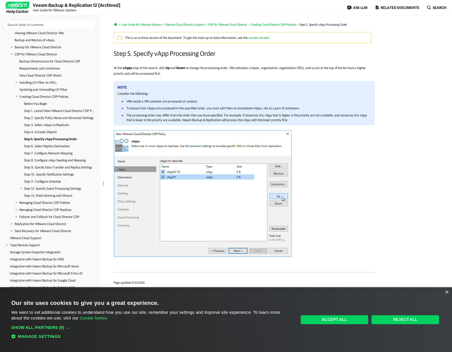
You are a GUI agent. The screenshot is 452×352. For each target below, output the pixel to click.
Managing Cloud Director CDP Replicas (45, 210)
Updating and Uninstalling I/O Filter (43, 89)
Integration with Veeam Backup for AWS (37, 259)
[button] (151, 327)
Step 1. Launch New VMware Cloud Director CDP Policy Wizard (59, 111)
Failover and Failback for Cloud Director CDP (49, 217)
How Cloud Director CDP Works (40, 75)
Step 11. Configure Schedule (42, 181)
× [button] (446, 292)
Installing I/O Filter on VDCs (37, 82)
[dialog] (226, 319)
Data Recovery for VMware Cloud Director (43, 231)
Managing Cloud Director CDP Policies (44, 203)
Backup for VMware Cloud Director (38, 47)
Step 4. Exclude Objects (40, 132)
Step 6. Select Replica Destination (47, 146)
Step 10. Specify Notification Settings (49, 174)
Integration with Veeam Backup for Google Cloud (43, 280)
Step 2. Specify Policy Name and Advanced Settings (59, 118)
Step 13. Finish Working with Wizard (48, 195)
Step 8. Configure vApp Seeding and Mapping (55, 160)
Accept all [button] (334, 320)
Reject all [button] (405, 320)
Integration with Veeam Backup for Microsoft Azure (44, 266)
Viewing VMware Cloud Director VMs (39, 33)
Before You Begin (35, 104)
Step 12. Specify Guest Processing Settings (52, 188)
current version (258, 38)
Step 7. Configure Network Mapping (48, 153)
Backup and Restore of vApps (35, 40)
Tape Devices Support (25, 245)
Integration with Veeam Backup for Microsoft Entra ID (46, 273)
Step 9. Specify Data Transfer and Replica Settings (58, 167)
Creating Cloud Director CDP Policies (44, 96)
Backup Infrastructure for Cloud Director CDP (49, 61)
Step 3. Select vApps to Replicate (46, 125)
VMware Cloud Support (25, 238)
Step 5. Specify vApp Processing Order (50, 139)
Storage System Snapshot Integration (35, 252)
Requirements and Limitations (39, 68)
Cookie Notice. (94, 318)
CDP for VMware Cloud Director (36, 54)
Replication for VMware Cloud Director (40, 224)
